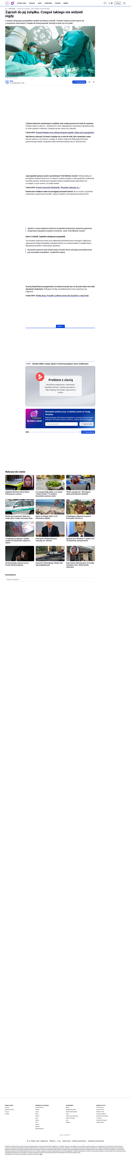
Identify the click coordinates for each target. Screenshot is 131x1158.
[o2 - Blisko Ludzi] (14, 3)
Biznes (66, 3)
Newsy (67, 1107)
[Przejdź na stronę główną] (7, 4)
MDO (11, 81)
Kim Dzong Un (100, 1107)
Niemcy (37, 1124)
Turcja (37, 1111)
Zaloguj (118, 3)
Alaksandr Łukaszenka (102, 1116)
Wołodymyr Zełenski (101, 1120)
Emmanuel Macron (101, 1114)
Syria (36, 1118)
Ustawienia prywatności (95, 1141)
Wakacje (68, 1122)
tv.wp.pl (7, 1111)
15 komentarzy (80, 82)
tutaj (41, 1154)
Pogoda (58, 3)
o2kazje (32, 3)
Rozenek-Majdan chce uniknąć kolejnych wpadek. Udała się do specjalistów (65, 132)
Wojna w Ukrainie (70, 1118)
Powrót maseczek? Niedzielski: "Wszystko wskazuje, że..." (58, 187)
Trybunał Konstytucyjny (72, 1116)
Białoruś (37, 1126)
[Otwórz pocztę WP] (105, 3)
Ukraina (37, 1109)
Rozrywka (48, 3)
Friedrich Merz (100, 1122)
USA (36, 1122)
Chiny (67, 1114)
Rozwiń (59, 326)
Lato (67, 1120)
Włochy (37, 1116)
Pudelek (7, 1114)
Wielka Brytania (39, 1128)
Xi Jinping (99, 1118)
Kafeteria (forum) (9, 1109)
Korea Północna (39, 1107)
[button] (110, 3)
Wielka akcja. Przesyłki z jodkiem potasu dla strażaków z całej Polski (62, 296)
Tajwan (37, 1120)
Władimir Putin (100, 1111)
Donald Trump (100, 1109)
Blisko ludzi (21, 3)
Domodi (7, 1107)
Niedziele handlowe (71, 1109)
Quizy (40, 3)
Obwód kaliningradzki (71, 1111)
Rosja (36, 1114)
